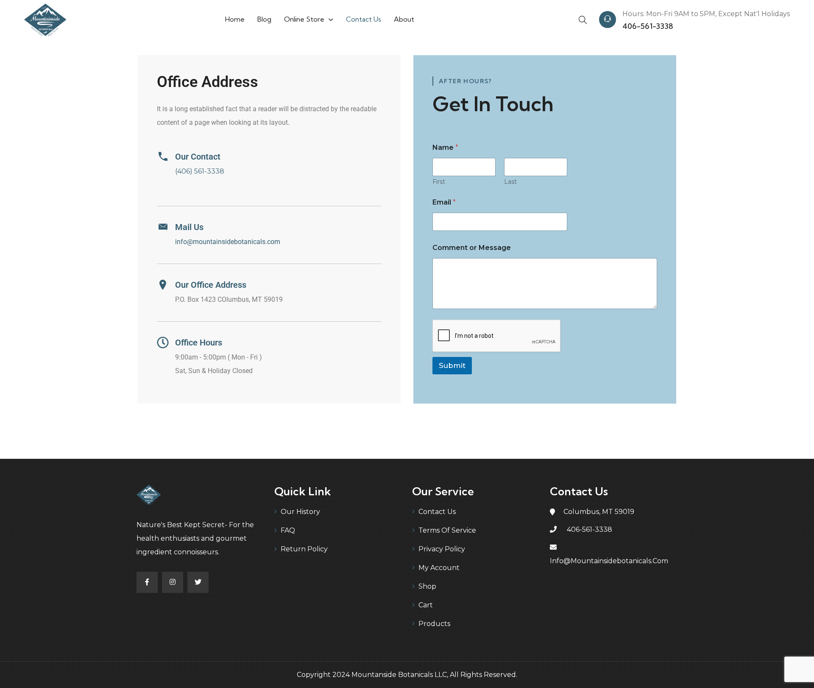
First (438, 181)
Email (444, 202)
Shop (427, 586)
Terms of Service (447, 530)
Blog (264, 19)
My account (439, 568)
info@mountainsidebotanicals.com (227, 242)
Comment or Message (471, 248)
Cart (425, 605)
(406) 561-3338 (199, 171)
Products (434, 624)
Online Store (304, 19)
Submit (452, 365)
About (404, 19)
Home (235, 19)
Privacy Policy (441, 549)
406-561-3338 (647, 26)
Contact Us (363, 19)
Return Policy (304, 549)
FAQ (288, 530)
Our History (300, 512)
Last (510, 181)
